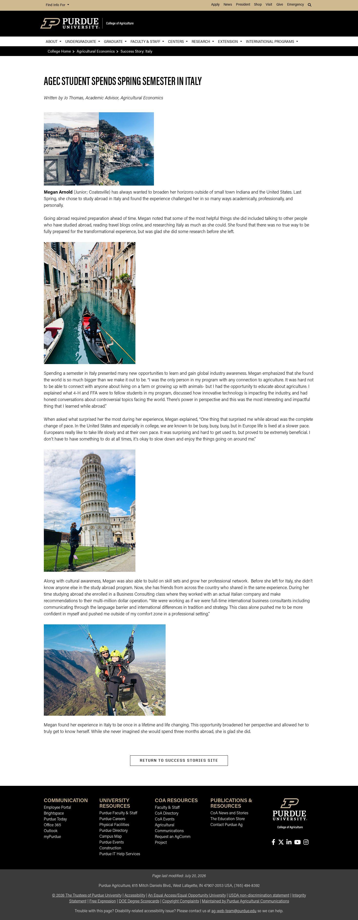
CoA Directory (166, 814)
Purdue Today (55, 819)
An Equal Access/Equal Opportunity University (187, 896)
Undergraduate (81, 41)
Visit (269, 5)
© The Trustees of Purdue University (87, 896)
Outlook (50, 831)
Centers (176, 41)
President (243, 5)
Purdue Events (111, 843)
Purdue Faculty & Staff (118, 813)
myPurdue (52, 837)
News (228, 5)
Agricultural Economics (96, 51)
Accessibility (134, 896)
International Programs (270, 41)
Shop (258, 5)
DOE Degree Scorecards (139, 901)
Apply (215, 5)
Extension (228, 41)
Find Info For (56, 5)
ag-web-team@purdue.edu (233, 911)
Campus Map (110, 837)
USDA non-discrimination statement (259, 896)
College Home (59, 51)
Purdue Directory (113, 831)
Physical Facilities (114, 825)
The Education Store (227, 819)
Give (279, 5)
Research (201, 41)
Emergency (295, 5)
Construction (110, 848)
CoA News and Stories (229, 813)
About (52, 41)
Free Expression (102, 901)
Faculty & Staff (146, 41)
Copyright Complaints (180, 901)
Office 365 (52, 825)
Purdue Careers (112, 819)
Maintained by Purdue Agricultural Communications (245, 901)
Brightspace (54, 814)
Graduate (114, 41)
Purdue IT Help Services (119, 854)
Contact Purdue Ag (226, 825)
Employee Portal (57, 808)
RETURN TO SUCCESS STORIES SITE (179, 760)
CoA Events (164, 819)
